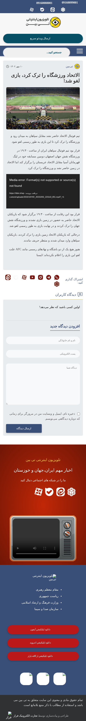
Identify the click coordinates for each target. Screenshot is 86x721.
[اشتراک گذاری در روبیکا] (57, 284)
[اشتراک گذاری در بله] (16, 277)
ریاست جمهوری (48, 596)
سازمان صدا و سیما (46, 609)
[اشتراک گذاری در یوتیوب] (32, 277)
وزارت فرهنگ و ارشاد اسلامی (40, 602)
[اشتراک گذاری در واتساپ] (57, 277)
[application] (43, 191)
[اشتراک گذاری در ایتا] (8, 277)
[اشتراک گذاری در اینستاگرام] (40, 277)
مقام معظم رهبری (47, 589)
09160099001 (70, 2)
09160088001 (44, 3)
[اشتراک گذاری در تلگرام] (49, 277)
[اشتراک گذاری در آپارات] (24, 277)
